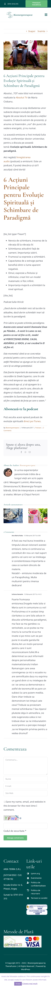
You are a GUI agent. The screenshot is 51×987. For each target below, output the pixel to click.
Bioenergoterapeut (12, 428)
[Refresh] (20, 817)
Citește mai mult (29, 983)
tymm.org (35, 873)
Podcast (38, 428)
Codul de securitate (14, 830)
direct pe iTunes (32, 421)
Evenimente (36, 878)
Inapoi (31, 31)
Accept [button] (18, 984)
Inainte (41, 31)
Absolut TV (21, 97)
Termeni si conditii (39, 898)
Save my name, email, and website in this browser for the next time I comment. (25, 805)
